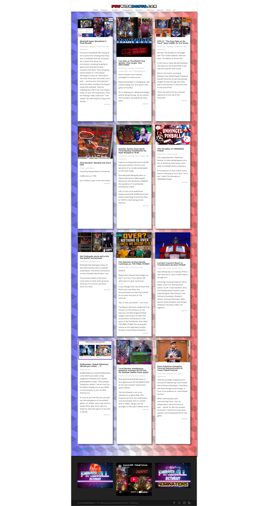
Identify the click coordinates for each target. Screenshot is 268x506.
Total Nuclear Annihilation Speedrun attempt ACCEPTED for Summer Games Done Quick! (133, 370)
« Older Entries (84, 449)
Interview (175, 268)
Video (86, 46)
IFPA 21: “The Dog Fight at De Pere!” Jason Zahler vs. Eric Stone (172, 42)
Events (137, 156)
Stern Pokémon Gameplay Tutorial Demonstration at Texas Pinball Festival (170, 368)
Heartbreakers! (123, 71)
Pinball (95, 10)
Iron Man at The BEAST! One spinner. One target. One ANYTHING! (132, 63)
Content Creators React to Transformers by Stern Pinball (171, 264)
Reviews (174, 154)
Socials (115, 10)
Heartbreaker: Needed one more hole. (95, 163)
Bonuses (139, 10)
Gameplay (92, 46)
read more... (107, 104)
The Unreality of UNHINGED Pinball (170, 150)
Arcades (126, 267)
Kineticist (150, 10)
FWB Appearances (139, 71)
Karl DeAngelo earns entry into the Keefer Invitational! (94, 257)
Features (104, 10)
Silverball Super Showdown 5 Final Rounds (93, 42)
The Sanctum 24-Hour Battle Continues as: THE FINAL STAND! (134, 263)
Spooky (142, 156)
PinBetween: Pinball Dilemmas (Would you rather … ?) (94, 365)
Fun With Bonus (89, 503)
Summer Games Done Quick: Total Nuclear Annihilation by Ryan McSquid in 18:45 (132, 151)
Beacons (160, 10)
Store (168, 10)
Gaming (169, 154)
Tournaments (127, 10)
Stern (131, 71)
